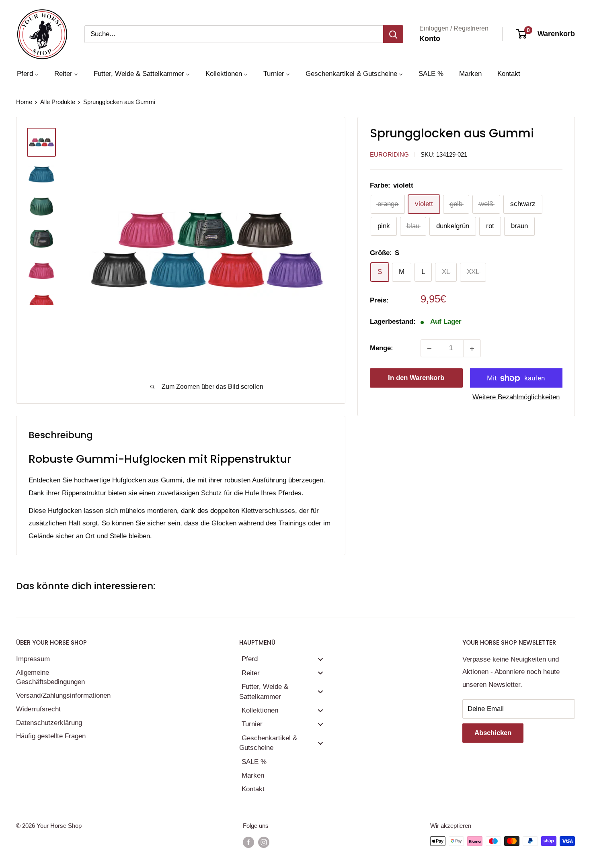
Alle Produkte (57, 101)
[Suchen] (393, 34)
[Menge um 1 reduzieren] (429, 348)
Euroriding (389, 154)
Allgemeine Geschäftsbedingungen (50, 677)
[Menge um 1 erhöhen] (472, 348)
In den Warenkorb (416, 378)
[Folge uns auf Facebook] (248, 842)
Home (24, 101)
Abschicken (492, 733)
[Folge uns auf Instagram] (263, 842)
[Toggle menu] (320, 659)
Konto (429, 39)
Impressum (33, 659)
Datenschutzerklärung (49, 723)
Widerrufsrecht (38, 709)
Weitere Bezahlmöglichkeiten (516, 397)
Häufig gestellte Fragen (51, 736)
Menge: (381, 348)
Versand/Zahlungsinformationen (62, 695)
